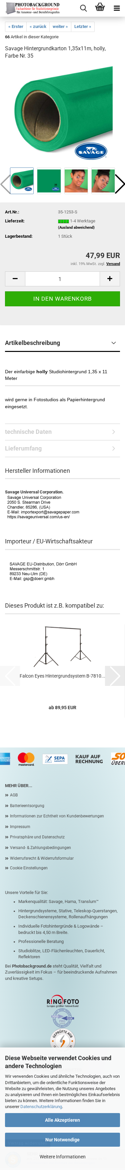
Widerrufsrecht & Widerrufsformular (42, 858)
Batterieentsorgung (27, 805)
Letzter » (82, 26)
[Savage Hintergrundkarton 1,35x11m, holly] (63, 115)
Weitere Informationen (63, 1156)
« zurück (38, 26)
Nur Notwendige (62, 1139)
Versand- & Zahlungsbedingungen (40, 847)
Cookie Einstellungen (29, 868)
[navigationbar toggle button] (116, 8)
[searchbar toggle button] (83, 8)
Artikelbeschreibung (32, 342)
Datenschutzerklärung (41, 1106)
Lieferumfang (23, 448)
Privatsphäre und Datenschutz (37, 837)
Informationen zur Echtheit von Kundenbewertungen (57, 816)
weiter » (60, 26)
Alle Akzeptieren (62, 1120)
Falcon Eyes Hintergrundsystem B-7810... (62, 676)
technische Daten (28, 431)
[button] (15, 278)
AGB (14, 795)
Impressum (20, 826)
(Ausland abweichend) (76, 227)
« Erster (15, 26)
